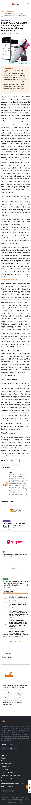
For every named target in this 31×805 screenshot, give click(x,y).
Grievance (4, 781)
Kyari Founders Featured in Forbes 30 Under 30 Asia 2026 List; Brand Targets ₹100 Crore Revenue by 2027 (15, 583)
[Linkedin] (11, 748)
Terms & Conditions (7, 786)
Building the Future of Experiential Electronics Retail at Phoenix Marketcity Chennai (14, 525)
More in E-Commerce (15, 641)
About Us (4, 758)
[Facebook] (2, 748)
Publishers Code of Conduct (10, 775)
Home (2, 11)
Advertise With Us (7, 764)
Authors (4, 761)
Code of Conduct (7, 772)
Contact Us (5, 766)
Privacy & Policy (6, 778)
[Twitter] (7, 748)
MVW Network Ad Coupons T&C (12, 784)
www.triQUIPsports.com (9, 279)
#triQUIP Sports (6, 467)
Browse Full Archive (7, 791)
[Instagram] (15, 748)
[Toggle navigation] (28, 3)
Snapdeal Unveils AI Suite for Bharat (14, 554)
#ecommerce (5, 465)
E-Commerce (10, 11)
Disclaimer (4, 769)
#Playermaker (15, 465)
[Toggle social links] (27, 787)
